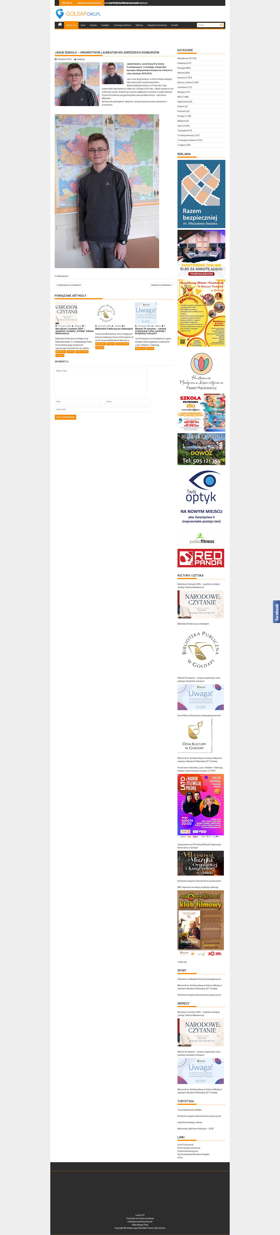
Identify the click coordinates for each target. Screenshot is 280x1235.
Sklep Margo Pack (140, 1225)
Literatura (59, 355)
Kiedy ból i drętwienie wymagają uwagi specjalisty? (124, 3)
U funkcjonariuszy (185, 135)
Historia (180, 73)
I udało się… (182, 962)
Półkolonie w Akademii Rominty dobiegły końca (199, 979)
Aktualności (71, 25)
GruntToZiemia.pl (185, 1145)
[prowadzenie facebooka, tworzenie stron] (200, 567)
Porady (180, 116)
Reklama (139, 25)
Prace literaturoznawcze (188, 1148)
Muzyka (181, 92)
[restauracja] (201, 465)
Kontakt (174, 25)
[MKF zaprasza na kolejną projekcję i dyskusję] (200, 923)
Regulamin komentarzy (157, 25)
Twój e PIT (140, 1215)
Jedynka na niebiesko (160, 285)
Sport (83, 25)
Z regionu (181, 145)
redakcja (81, 59)
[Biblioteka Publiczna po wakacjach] (200, 649)
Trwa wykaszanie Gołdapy (189, 1110)
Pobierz (181, 106)
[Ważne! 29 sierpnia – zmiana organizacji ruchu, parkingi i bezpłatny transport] (200, 697)
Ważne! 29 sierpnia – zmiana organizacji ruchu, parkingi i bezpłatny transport (198, 679)
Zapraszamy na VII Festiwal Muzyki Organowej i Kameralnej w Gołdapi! (199, 846)
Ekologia (181, 68)
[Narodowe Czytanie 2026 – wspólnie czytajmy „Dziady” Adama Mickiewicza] (200, 604)
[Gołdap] (60, 24)
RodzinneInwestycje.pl (187, 1151)
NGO (179, 97)
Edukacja (110, 344)
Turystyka (105, 25)
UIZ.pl (180, 1157)
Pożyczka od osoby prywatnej (140, 1218)
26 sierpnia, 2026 (64, 326)
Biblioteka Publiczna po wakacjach (193, 624)
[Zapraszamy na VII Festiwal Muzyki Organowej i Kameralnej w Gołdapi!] (200, 863)
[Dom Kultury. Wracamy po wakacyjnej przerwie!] (194, 736)
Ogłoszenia (182, 102)
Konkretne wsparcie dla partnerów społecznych (199, 881)
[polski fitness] (201, 547)
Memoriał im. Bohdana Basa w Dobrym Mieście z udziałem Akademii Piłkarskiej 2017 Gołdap (199, 760)
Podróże (181, 111)
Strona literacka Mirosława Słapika (193, 1154)
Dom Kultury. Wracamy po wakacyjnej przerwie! (199, 715)
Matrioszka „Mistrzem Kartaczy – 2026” (195, 1128)
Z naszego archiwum (122, 25)
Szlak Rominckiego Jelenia (189, 1122)
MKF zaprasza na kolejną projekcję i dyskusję (197, 887)
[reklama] (201, 346)
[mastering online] (201, 278)
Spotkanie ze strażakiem (69, 285)
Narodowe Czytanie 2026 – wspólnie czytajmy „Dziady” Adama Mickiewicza (198, 585)
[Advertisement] (172, 13)
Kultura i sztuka (82, 352)
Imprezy (93, 25)
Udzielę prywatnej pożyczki (140, 1221)
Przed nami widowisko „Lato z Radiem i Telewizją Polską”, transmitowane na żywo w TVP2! (200, 769)
